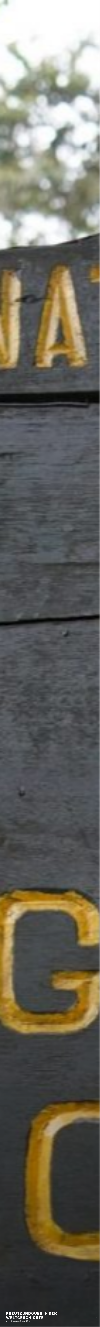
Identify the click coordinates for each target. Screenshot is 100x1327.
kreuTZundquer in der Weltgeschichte (31, 1315)
